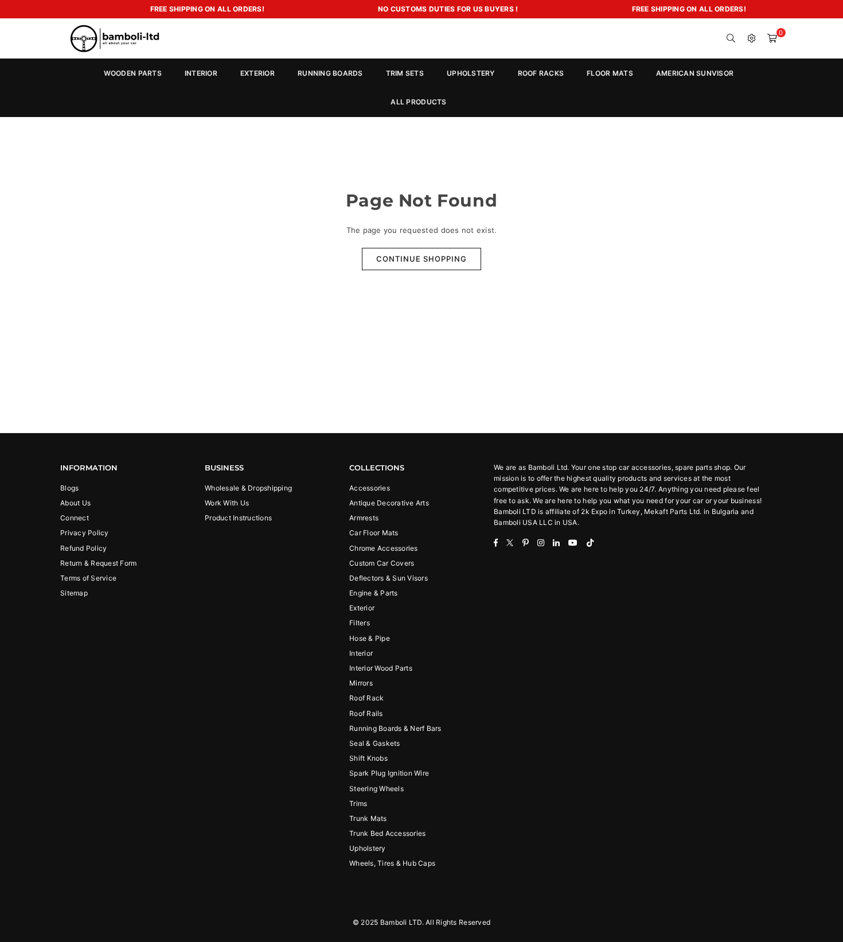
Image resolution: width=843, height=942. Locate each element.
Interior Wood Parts (380, 668)
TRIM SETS (405, 73)
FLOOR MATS (610, 73)
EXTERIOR (257, 73)
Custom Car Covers (381, 563)
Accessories (369, 488)
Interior (361, 653)
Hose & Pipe (369, 638)
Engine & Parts (373, 593)
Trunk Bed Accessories (387, 833)
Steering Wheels (376, 788)
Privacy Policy (84, 532)
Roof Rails (366, 713)
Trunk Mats (368, 818)
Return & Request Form (98, 563)
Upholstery (367, 848)
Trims (358, 803)
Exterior (361, 608)
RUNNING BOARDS (330, 73)
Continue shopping (421, 258)
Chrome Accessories (383, 548)
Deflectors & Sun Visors (388, 578)
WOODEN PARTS (133, 73)
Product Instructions (238, 517)
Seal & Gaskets (374, 743)
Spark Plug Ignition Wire (389, 773)
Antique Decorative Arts (389, 503)
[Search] (731, 38)
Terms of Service (88, 578)
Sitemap (74, 593)
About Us (75, 503)
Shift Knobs (368, 758)
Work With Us (227, 503)
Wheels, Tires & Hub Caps (392, 863)
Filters (359, 622)
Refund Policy (83, 548)
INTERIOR (201, 73)
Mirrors (361, 683)
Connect (74, 517)
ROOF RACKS (541, 73)
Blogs (69, 488)
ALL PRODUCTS (418, 102)
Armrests (363, 517)
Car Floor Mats (374, 532)
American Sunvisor (694, 73)
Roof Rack (366, 698)
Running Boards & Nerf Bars (395, 728)
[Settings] (751, 38)
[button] (772, 38)
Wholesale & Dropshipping (248, 488)
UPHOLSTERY (471, 73)
